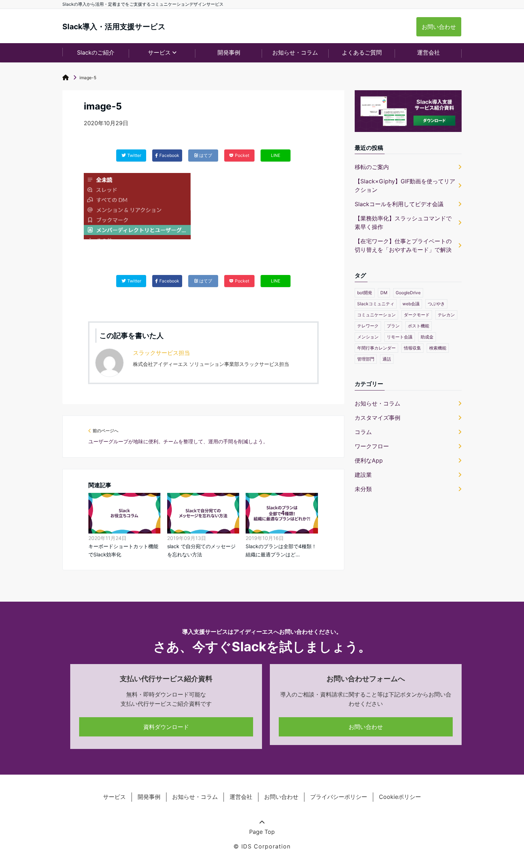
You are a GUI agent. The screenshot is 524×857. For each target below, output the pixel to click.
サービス (114, 796)
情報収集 (412, 348)
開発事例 (228, 52)
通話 (386, 359)
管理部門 (365, 359)
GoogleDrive (408, 292)
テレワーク (368, 325)
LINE (275, 155)
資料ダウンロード (166, 726)
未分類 (363, 489)
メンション (368, 337)
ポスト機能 (418, 325)
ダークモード (417, 314)
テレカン (446, 314)
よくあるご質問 (362, 52)
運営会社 (428, 52)
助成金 (427, 337)
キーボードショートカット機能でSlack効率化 (123, 550)
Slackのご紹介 (95, 52)
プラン (393, 325)
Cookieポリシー (400, 796)
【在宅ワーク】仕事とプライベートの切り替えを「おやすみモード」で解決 (403, 245)
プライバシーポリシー (338, 796)
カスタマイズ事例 (377, 417)
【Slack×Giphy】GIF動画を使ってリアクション (405, 185)
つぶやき (436, 303)
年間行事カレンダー (376, 348)
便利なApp (369, 460)
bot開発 (364, 292)
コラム (363, 431)
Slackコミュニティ (375, 303)
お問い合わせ (439, 26)
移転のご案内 (372, 166)
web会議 (411, 303)
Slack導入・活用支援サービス (114, 26)
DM (383, 292)
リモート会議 (399, 337)
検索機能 (437, 348)
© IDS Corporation (262, 846)
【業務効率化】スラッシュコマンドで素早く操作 (403, 222)
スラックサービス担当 (161, 352)
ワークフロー (372, 446)
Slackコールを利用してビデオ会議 (399, 204)
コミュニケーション (376, 314)
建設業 (363, 474)
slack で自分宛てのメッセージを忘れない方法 (201, 550)
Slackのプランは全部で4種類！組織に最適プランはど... (281, 550)
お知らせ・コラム (295, 52)
